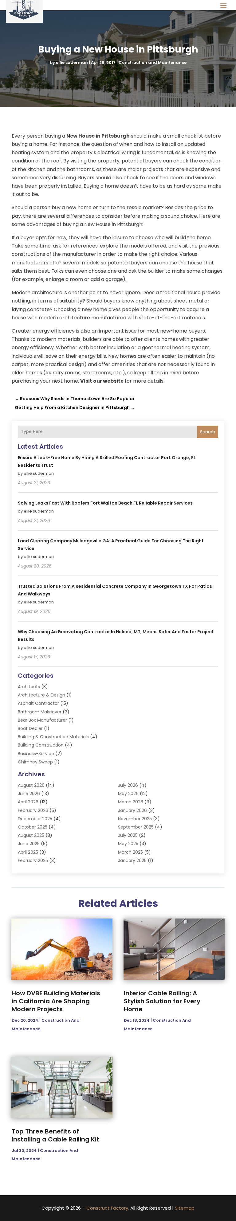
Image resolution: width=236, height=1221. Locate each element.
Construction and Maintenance (153, 62)
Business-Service (36, 754)
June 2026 (29, 793)
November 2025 (135, 819)
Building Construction (41, 745)
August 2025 (31, 835)
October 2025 (32, 827)
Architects (29, 687)
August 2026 (31, 785)
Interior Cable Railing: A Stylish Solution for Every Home (162, 1001)
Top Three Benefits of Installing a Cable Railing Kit (55, 1135)
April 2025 (28, 852)
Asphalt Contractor (38, 703)
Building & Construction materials (53, 737)
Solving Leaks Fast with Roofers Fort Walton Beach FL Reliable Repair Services (105, 503)
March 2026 (130, 802)
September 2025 (136, 827)
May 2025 (128, 844)
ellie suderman (72, 62)
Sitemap (185, 1208)
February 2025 (33, 860)
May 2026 (128, 793)
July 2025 (128, 835)
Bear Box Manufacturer (42, 720)
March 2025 (130, 852)
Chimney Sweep (35, 762)
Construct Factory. (107, 1208)
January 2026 (132, 810)
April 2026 (28, 802)
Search (207, 432)
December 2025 (35, 819)
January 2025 (132, 860)
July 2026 (128, 785)
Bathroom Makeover (39, 712)
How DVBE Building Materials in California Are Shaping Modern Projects (56, 1001)
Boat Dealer (30, 728)
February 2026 (33, 810)
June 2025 (29, 844)
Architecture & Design (41, 695)
